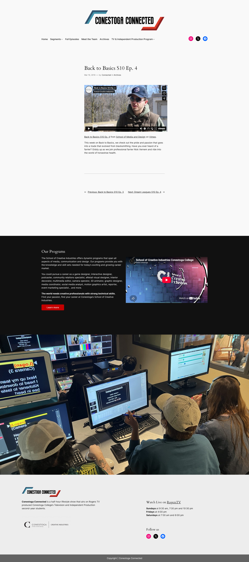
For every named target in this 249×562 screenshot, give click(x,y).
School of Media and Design (130, 137)
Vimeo (152, 137)
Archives (117, 75)
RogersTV (174, 502)
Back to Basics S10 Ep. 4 (97, 137)
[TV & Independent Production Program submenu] (154, 39)
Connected (106, 75)
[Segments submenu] (62, 39)
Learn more (53, 307)
